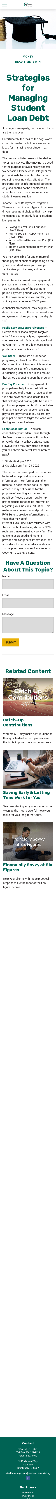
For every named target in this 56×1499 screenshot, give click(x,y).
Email (5, 595)
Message (8, 614)
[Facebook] (28, 1478)
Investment (28, 1496)
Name (6, 576)
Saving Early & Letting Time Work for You (26, 795)
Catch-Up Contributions (17, 723)
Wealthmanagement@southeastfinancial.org (28, 1473)
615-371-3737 (31, 1449)
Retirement (28, 1492)
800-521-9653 (33, 1452)
